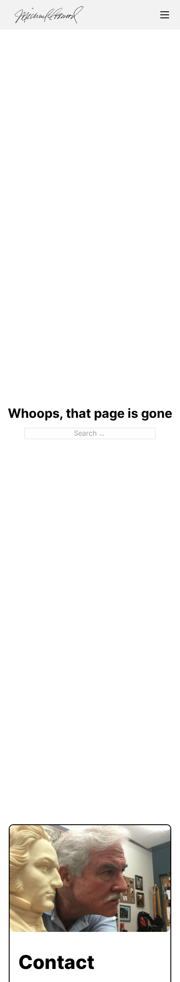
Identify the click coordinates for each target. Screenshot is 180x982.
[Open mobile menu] (164, 14)
